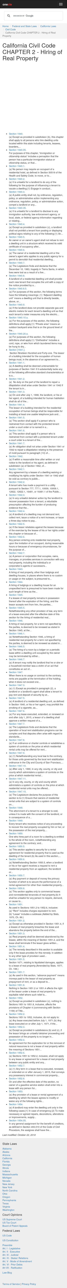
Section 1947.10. (17, 765)
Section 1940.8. (17, 275)
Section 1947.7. (17, 723)
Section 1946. (16, 620)
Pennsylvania (9, 1200)
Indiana (6, 1171)
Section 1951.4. (17, 946)
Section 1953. (16, 1091)
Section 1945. (16, 594)
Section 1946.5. (17, 646)
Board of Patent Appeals (14, 1225)
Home (5, 26)
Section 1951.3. (17, 933)
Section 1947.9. (17, 752)
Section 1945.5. (17, 607)
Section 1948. (16, 807)
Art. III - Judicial (10, 1254)
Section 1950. (16, 833)
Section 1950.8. (17, 888)
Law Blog (7, 1272)
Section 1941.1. (17, 362)
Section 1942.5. (17, 523)
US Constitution (10, 1240)
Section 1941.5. (17, 417)
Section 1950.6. (17, 859)
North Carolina (9, 1190)
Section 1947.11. (17, 778)
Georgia (6, 1164)
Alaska (5, 1151)
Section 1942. (16, 456)
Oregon (6, 1197)
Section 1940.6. (17, 249)
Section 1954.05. (17, 1120)
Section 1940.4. (17, 224)
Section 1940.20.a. (18, 333)
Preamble (7, 1245)
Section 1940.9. (17, 304)
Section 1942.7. (17, 552)
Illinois (5, 1168)
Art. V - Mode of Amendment (17, 1261)
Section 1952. (16, 997)
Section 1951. (16, 904)
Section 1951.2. (17, 920)
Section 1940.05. (17, 149)
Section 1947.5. (17, 698)
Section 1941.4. (17, 404)
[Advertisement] (33, 96)
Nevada (6, 1180)
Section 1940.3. (17, 191)
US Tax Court (9, 1222)
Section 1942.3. (17, 494)
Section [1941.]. (17, 349)
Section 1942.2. (17, 482)
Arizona (6, 1155)
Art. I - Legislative (11, 1248)
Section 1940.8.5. (18, 288)
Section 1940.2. (17, 178)
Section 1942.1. (17, 469)
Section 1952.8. (17, 1078)
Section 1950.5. (17, 846)
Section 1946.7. (17, 659)
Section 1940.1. (17, 166)
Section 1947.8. (17, 739)
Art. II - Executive (11, 1251)
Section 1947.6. (17, 710)
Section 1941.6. (17, 430)
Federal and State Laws (24, 26)
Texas (5, 1203)
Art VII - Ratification (12, 1267)
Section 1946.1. (17, 633)
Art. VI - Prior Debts (12, 1264)
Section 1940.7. (17, 262)
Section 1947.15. (17, 791)
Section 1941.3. (17, 391)
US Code (7, 1235)
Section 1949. (16, 820)
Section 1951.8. (17, 985)
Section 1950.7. (17, 875)
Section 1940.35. (17, 207)
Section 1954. (16, 1104)
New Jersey (8, 1184)
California (7, 1158)
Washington (8, 1209)
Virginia (6, 1206)
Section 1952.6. (17, 1052)
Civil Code (10, 29)
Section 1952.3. (17, 1026)
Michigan (7, 1177)
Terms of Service (11, 1284)
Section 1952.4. (17, 1039)
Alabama (7, 1148)
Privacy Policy (29, 1284)
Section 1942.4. (17, 511)
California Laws (48, 26)
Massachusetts (10, 1174)
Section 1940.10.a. (18, 317)
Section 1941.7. (17, 443)
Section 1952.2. (17, 1014)
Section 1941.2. (17, 378)
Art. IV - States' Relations (15, 1258)
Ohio (4, 1193)
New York (7, 1187)
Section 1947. (16, 672)
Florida (6, 1161)
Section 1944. (16, 581)
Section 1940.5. (17, 236)
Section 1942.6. (17, 536)
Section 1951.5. (17, 959)
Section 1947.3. (17, 685)
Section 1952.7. (17, 1065)
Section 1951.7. (17, 972)
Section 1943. (16, 569)
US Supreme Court (12, 1219)
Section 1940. (16, 133)
